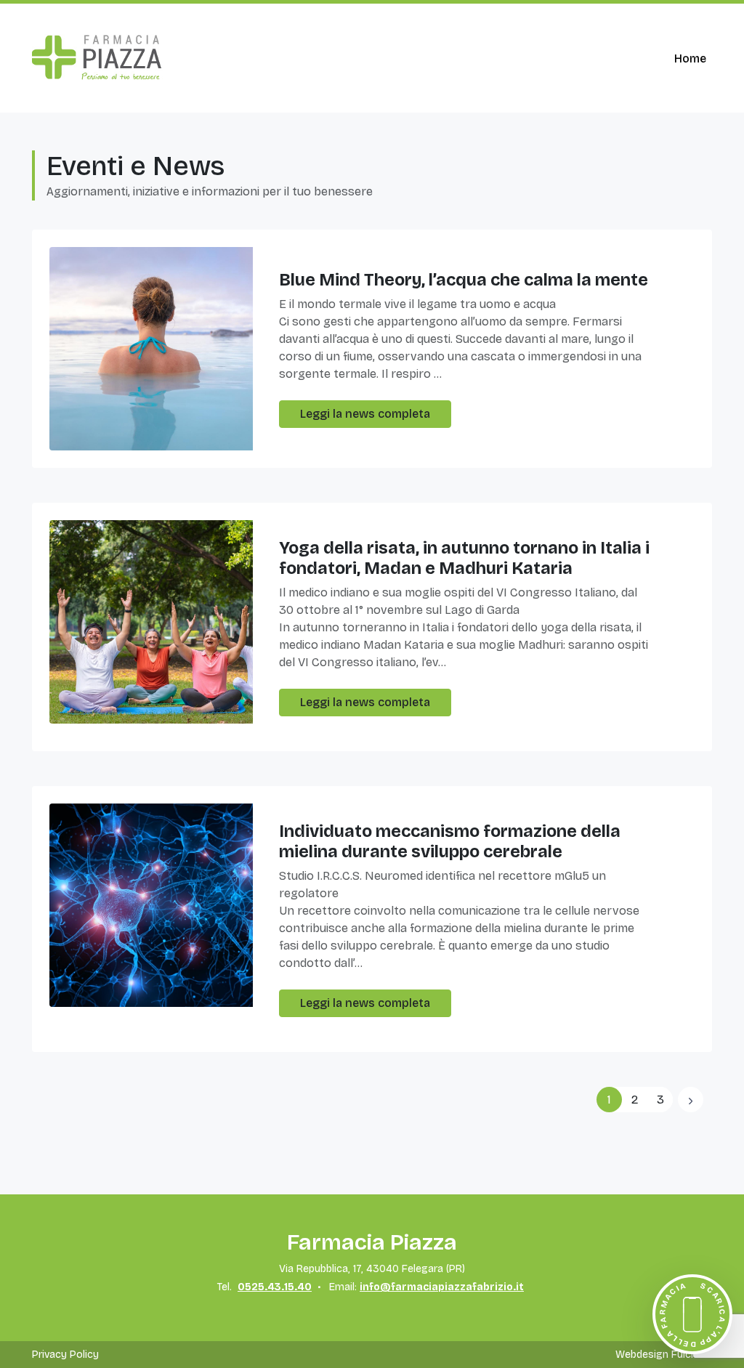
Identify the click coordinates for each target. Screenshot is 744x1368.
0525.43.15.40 (275, 1287)
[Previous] (690, 1099)
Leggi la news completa (365, 414)
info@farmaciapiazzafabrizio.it (442, 1287)
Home (690, 58)
